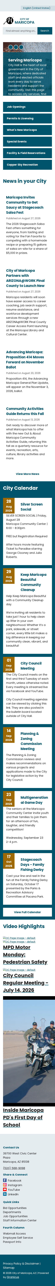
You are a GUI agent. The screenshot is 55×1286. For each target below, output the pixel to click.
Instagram (15, 1185)
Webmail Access (14, 1233)
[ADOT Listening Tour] (27, 938)
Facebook (14, 1180)
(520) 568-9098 (14, 1168)
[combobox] (38, 8)
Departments (12, 1212)
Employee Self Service (18, 1238)
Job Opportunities (15, 1216)
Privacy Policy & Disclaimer (21, 1263)
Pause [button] (10, 47)
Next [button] (21, 47)
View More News (27, 474)
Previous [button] (16, 47)
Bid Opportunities (15, 1208)
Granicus (13, 1277)
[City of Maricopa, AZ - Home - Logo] (19, 21)
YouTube (14, 1190)
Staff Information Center (20, 1220)
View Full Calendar (27, 912)
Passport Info (12, 1242)
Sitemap (9, 1268)
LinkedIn (13, 1194)
